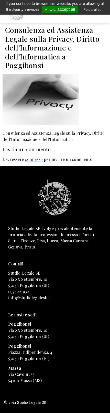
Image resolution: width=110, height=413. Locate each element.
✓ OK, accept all (60, 9)
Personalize (92, 10)
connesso (34, 159)
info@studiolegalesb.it (29, 297)
